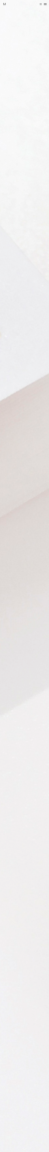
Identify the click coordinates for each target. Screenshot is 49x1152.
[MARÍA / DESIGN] (4, 3)
